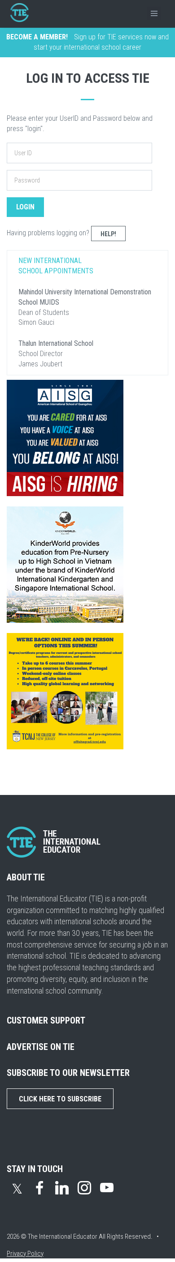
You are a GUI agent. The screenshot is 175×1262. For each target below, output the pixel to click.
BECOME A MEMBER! (37, 37)
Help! (108, 234)
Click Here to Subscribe (60, 1099)
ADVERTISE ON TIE (40, 1046)
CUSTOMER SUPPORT (46, 1020)
